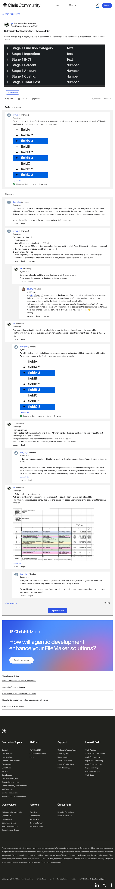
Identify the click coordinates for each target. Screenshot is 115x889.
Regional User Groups (10, 826)
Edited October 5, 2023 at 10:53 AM (24, 26)
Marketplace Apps (64, 768)
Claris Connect (7, 764)
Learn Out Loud (7, 757)
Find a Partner (35, 816)
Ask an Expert (35, 819)
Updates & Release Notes (67, 750)
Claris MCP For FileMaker (11, 761)
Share (37, 99)
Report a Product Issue (10, 782)
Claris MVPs (6, 816)
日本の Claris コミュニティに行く (92, 879)
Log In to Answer (57, 610)
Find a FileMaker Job (65, 816)
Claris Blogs (89, 775)
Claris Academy (91, 750)
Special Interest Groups (10, 830)
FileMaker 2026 (35, 750)
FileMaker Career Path (66, 812)
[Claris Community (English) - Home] (21, 5)
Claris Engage (7, 775)
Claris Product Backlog (38, 754)
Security (5, 771)
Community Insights (92, 771)
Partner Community (37, 826)
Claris (4, 731)
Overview (33, 812)
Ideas (32, 757)
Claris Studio (6, 768)
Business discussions (10, 793)
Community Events (9, 823)
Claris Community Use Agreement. (49, 862)
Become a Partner (36, 823)
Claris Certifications (92, 757)
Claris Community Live (10, 779)
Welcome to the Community (12, 812)
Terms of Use (41, 879)
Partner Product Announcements (14, 796)
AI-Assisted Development (95, 754)
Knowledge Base (64, 754)
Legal (52, 879)
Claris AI (5, 750)
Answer (24, 99)
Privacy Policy (62, 879)
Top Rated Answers (13, 107)
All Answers (9, 194)
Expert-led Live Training (94, 761)
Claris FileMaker (7, 754)
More (71, 5)
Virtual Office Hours (65, 761)
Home (56, 5)
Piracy (73, 879)
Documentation (63, 757)
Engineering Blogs (92, 768)
